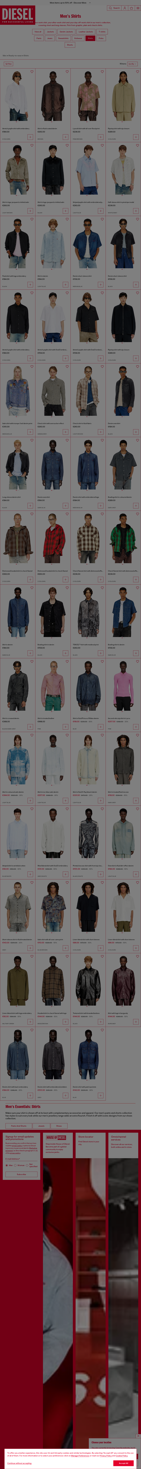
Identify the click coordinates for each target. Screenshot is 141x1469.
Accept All (123, 1463)
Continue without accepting (19, 1463)
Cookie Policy (122, 1456)
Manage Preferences (80, 1456)
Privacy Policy (106, 1456)
